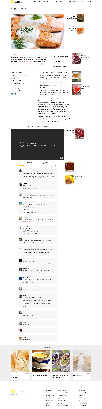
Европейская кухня (83, 392)
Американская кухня (83, 397)
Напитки (72, 1)
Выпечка (33, 1)
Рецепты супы (48, 405)
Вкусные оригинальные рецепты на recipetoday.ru (17, 391)
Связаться (13, 395)
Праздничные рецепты (63, 392)
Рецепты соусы (48, 403)
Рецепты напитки (49, 400)
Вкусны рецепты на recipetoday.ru (16, 1)
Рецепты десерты (49, 393)
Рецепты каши (48, 398)
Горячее (39, 1)
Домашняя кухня (82, 393)
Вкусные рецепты (62, 400)
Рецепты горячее (49, 392)
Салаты (78, 1)
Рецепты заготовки (49, 395)
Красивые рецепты (62, 397)
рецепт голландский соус (26, 61)
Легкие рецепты (62, 393)
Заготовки (53, 1)
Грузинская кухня (83, 403)
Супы (89, 1)
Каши (66, 1)
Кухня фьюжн (82, 400)
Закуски (60, 1)
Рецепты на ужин (62, 390)
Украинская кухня (83, 401)
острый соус (49, 118)
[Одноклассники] (13, 93)
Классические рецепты (63, 401)
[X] (15, 93)
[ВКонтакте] (12, 93)
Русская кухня (82, 390)
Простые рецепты (62, 398)
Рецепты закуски (49, 397)
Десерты (46, 1)
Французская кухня (83, 398)
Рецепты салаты (48, 401)
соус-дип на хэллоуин (28, 221)
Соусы (84, 1)
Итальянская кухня (83, 395)
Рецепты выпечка (49, 390)
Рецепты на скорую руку (64, 403)
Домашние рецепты (62, 395)
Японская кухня (82, 405)
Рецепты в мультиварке (63, 405)
